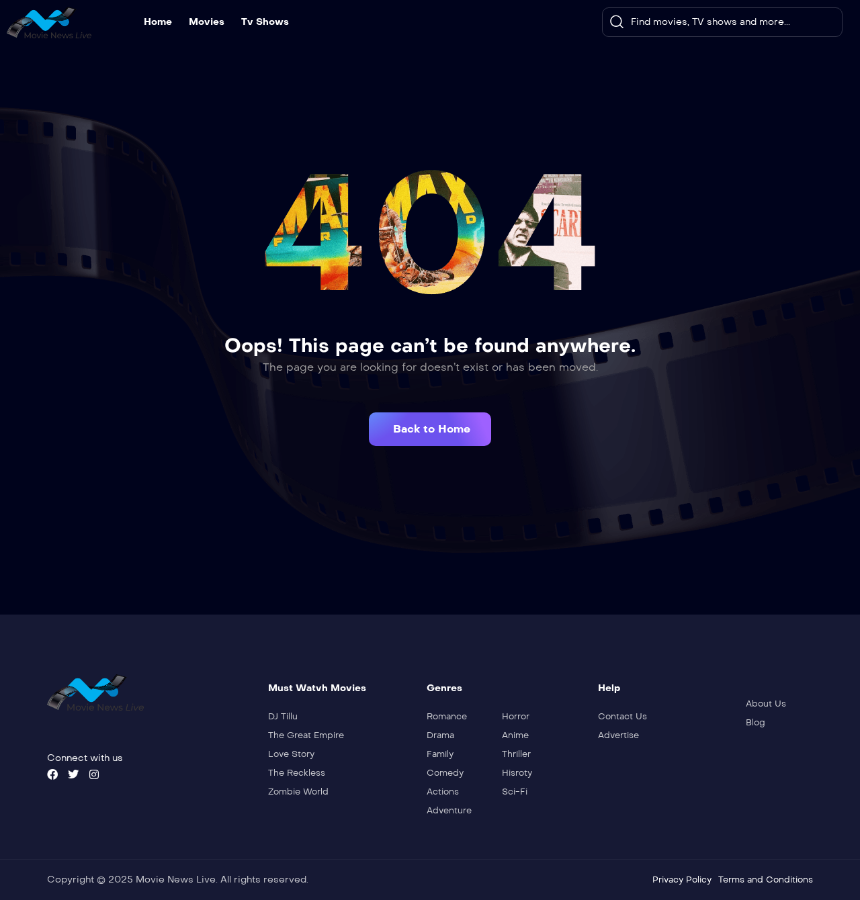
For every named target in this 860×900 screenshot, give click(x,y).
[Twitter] (73, 774)
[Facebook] (52, 774)
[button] (430, 429)
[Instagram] (94, 774)
